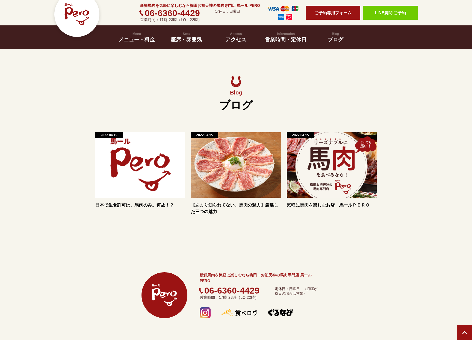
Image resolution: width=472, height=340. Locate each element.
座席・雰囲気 (186, 37)
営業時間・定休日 (285, 37)
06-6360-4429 (172, 13)
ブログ (335, 37)
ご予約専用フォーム (333, 12)
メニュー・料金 (137, 37)
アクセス (236, 37)
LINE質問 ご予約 (390, 12)
